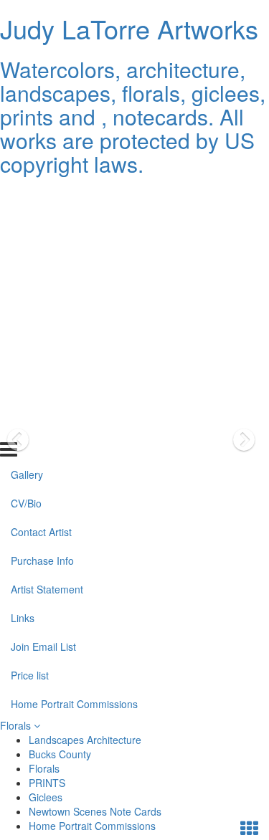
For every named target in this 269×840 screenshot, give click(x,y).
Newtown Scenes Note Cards (95, 811)
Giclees (45, 797)
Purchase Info (42, 283)
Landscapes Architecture (85, 739)
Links (22, 340)
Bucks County (60, 754)
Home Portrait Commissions (74, 426)
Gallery (27, 197)
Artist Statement (47, 312)
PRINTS (47, 782)
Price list (30, 397)
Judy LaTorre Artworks (129, 28)
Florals (17, 725)
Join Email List (43, 369)
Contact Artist (41, 254)
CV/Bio (26, 226)
